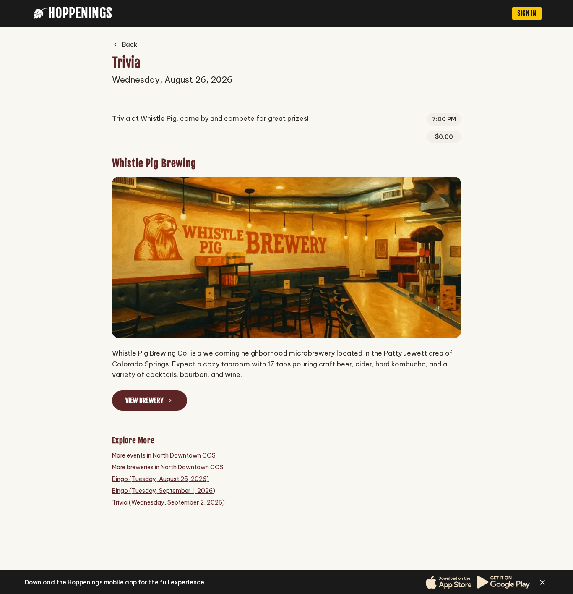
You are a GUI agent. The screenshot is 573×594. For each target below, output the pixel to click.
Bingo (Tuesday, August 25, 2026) (160, 479)
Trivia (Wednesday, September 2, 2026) (168, 502)
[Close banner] (542, 582)
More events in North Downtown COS (164, 455)
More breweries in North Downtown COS (168, 467)
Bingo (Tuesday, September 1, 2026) (163, 491)
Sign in (527, 13)
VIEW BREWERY (144, 400)
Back (129, 44)
